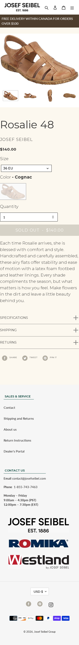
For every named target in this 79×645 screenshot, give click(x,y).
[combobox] (26, 168)
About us (10, 429)
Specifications (14, 318)
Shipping (8, 330)
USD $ (38, 591)
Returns (8, 342)
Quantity (9, 206)
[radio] (13, 191)
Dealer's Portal (14, 451)
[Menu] (72, 7)
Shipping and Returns (19, 418)
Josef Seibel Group (45, 631)
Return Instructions (17, 440)
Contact (9, 407)
